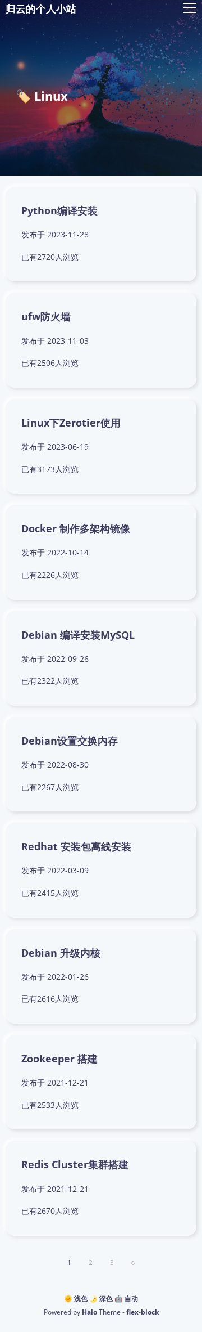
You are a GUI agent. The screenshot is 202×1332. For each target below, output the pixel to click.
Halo (89, 1312)
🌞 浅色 (76, 1298)
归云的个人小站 (41, 8)
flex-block (142, 1312)
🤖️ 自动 (126, 1298)
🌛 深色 (101, 1298)
